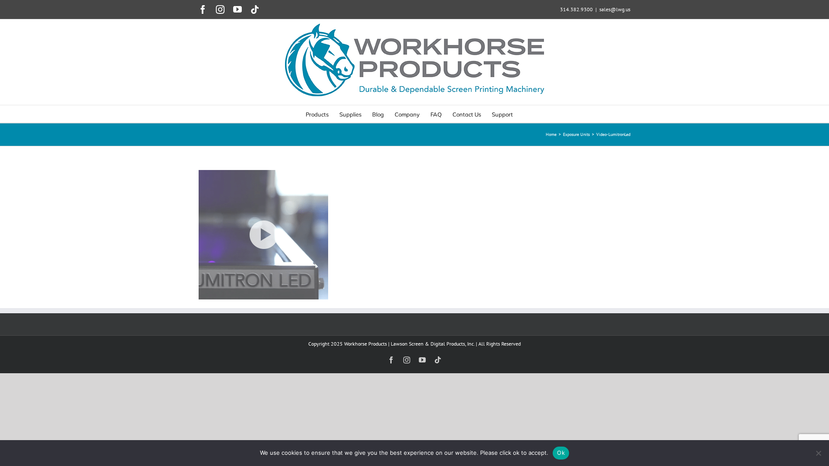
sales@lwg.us (614, 9)
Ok (561, 452)
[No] (818, 453)
